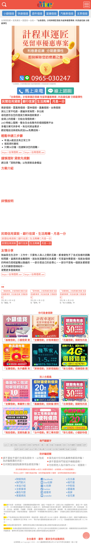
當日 (64, 445)
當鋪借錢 (51, 13)
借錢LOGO (45, 5)
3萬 (42, 445)
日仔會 (55, 449)
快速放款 (58, 445)
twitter (47, 489)
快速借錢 (23, 13)
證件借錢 (37, 13)
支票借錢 (82, 13)
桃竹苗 (71, 482)
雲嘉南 (71, 489)
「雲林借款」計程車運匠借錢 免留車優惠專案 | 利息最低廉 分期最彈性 (43, 294)
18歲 (11, 445)
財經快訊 (21, 479)
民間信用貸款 (9, 238)
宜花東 (71, 495)
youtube (48, 495)
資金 (16, 445)
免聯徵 (78, 445)
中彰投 (71, 485)
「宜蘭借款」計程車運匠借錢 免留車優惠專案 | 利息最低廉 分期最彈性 (73, 294)
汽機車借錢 (66, 13)
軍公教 (41, 449)
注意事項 (21, 489)
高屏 (70, 492)
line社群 (48, 482)
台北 (6, 445)
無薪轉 (61, 449)
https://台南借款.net (34, 152)
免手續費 (71, 445)
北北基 (71, 479)
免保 (21, 449)
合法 (31, 449)
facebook (48, 479)
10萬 (46, 445)
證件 (84, 445)
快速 (51, 445)
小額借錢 (9, 13)
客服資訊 (21, 495)
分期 (26, 449)
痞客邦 (47, 492)
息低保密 (22, 445)
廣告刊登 (21, 492)
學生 (36, 449)
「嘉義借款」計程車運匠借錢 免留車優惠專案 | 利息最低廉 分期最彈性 (14, 294)
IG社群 (47, 485)
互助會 (73, 449)
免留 (67, 449)
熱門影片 (21, 482)
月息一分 (46, 238)
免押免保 (35, 445)
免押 (16, 449)
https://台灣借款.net (12, 152)
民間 (29, 445)
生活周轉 (34, 238)
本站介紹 (21, 485)
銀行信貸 (23, 238)
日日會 (48, 449)
